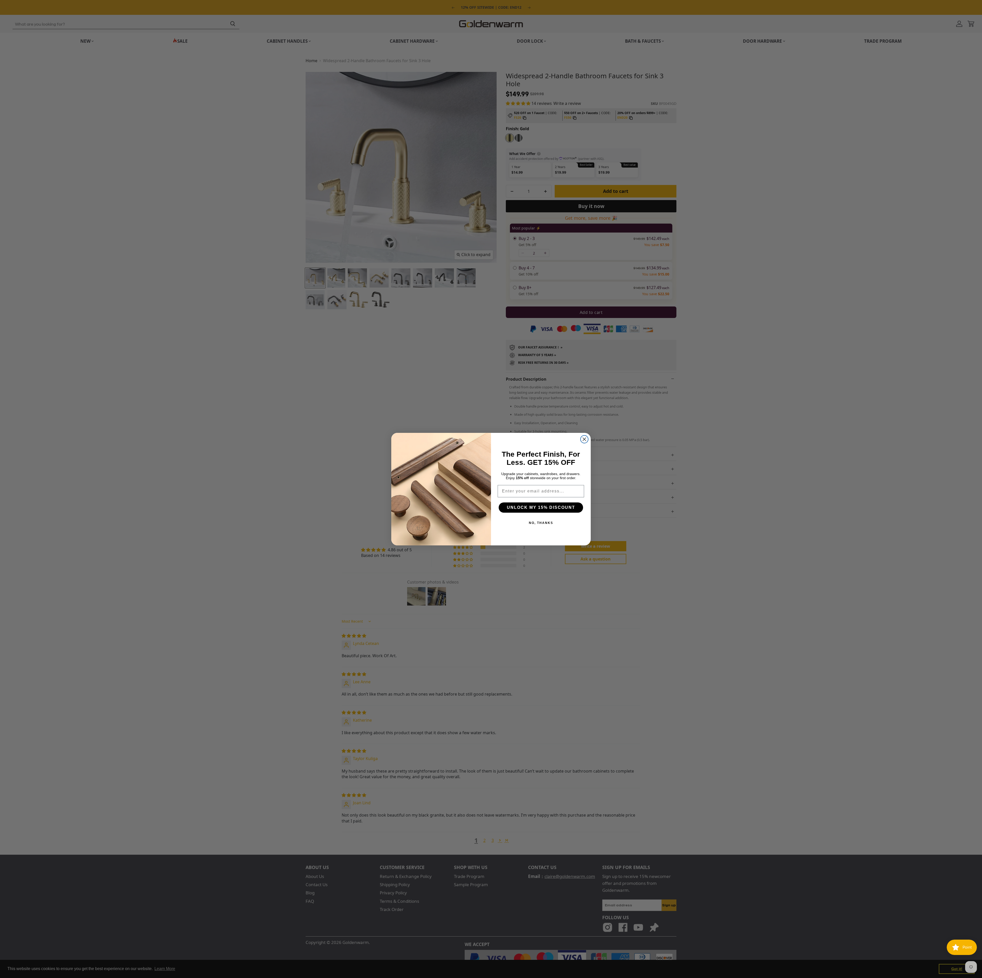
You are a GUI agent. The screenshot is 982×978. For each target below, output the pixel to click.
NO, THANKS (541, 523)
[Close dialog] (584, 439)
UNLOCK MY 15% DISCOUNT (541, 507)
